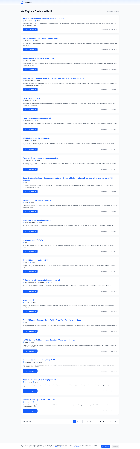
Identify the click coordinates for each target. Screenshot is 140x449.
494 (111, 421)
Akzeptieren (105, 446)
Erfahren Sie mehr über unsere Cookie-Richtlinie (67, 447)
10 (103, 421)
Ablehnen (115, 446)
